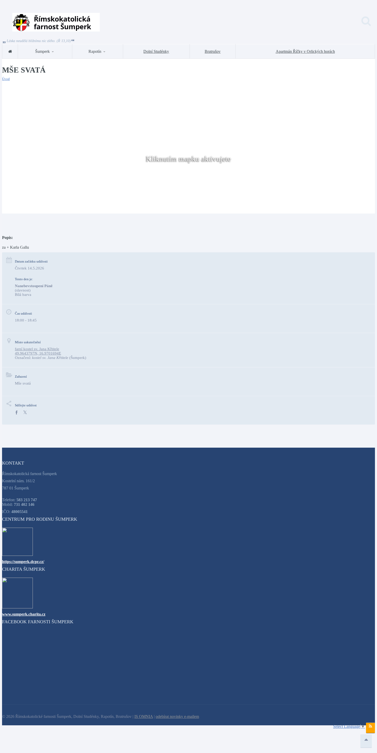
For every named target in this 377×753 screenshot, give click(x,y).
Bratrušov (213, 51)
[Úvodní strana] (10, 51)
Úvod (6, 79)
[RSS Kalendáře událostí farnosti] (370, 727)
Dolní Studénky (156, 51)
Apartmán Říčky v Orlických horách (305, 51)
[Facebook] (16, 412)
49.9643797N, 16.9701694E (38, 353)
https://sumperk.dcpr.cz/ (23, 561)
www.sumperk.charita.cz (23, 614)
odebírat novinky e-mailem (177, 716)
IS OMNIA (143, 716)
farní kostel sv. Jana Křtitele (37, 349)
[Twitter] (25, 412)
